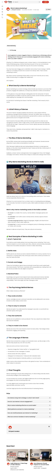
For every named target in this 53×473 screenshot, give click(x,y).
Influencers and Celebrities (17, 469)
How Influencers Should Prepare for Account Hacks (41, 464)
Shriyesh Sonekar (16, 9)
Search (16, 2)
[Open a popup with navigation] (2, 2)
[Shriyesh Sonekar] (8, 9)
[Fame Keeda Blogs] (10, 2)
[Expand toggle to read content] (49, 397)
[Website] (49, 426)
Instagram (43, 468)
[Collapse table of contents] (8, 50)
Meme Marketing (11, 45)
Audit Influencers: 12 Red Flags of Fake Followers (18, 464)
